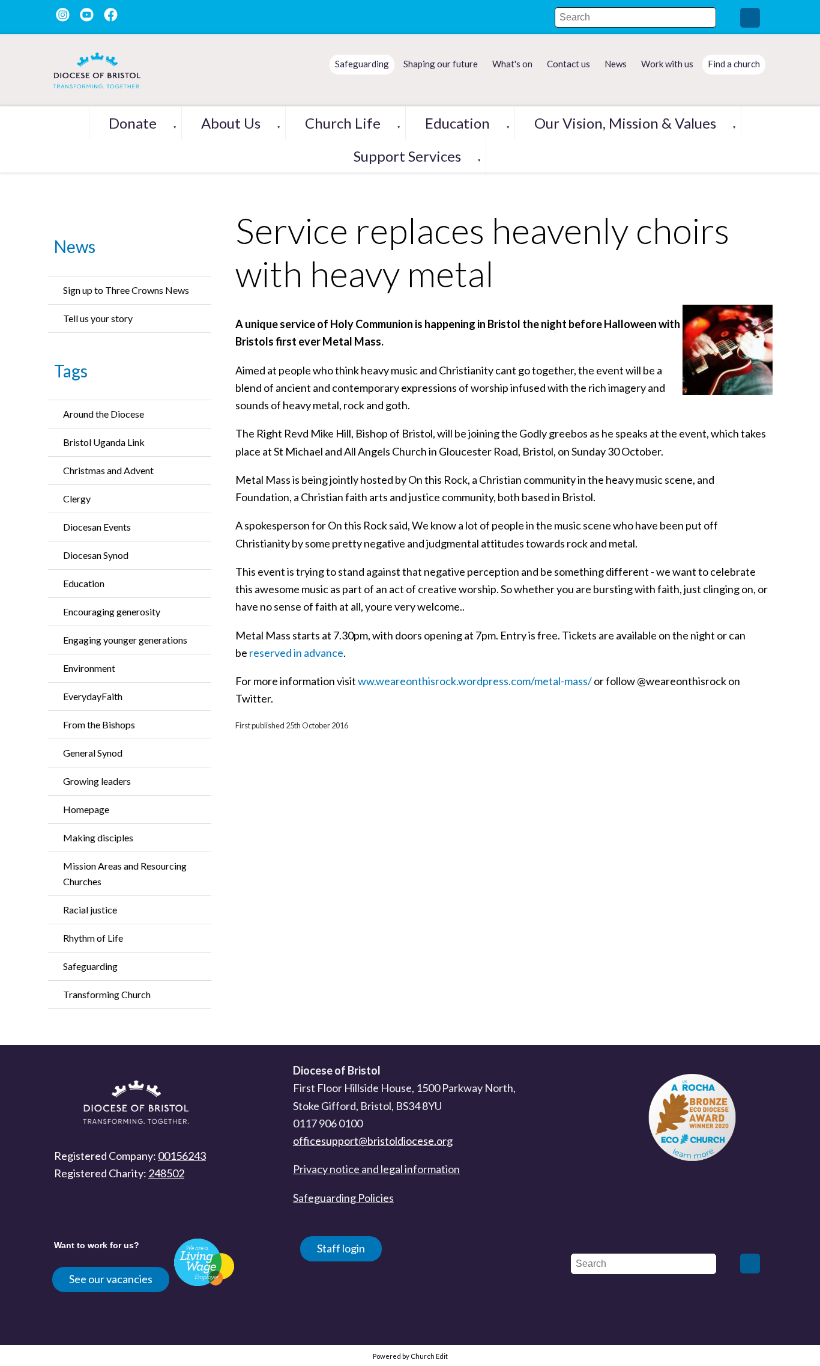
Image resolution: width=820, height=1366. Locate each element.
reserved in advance (296, 652)
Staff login (341, 1248)
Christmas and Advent (108, 470)
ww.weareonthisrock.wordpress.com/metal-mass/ (475, 681)
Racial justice (90, 909)
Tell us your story (98, 318)
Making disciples (98, 837)
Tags (71, 371)
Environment (89, 668)
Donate (133, 123)
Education (457, 123)
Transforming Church (107, 994)
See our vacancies (110, 1278)
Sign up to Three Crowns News (126, 290)
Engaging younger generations (125, 639)
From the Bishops (99, 724)
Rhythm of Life (93, 938)
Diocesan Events (97, 526)
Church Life (343, 123)
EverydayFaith (92, 696)
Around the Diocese (103, 413)
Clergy (77, 498)
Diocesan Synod (95, 555)
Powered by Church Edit (410, 1356)
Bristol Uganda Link (104, 442)
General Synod (92, 752)
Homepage (86, 809)
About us (231, 123)
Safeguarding (90, 966)
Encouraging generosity (111, 611)
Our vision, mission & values (625, 123)
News (74, 246)
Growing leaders (97, 781)
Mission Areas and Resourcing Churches (125, 873)
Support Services (407, 156)
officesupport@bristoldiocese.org (373, 1140)
